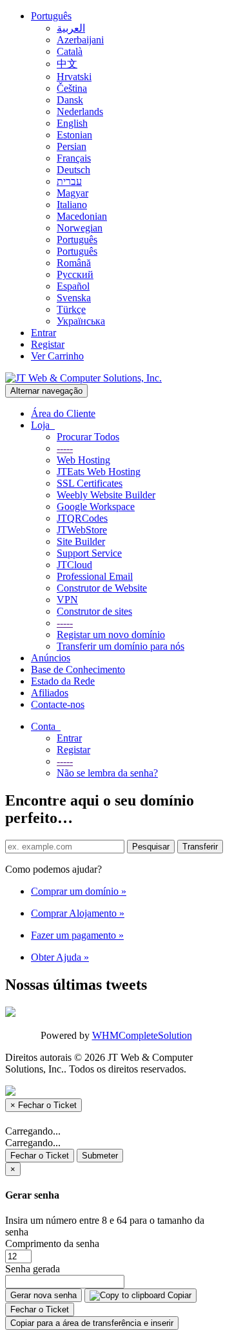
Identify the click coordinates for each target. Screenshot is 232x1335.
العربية (71, 28)
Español (73, 286)
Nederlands (80, 111)
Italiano (72, 204)
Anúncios (50, 657)
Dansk (70, 99)
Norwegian (79, 227)
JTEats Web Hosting (98, 471)
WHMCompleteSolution (142, 1035)
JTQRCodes (82, 518)
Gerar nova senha (43, 1295)
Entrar (43, 332)
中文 (67, 63)
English (72, 123)
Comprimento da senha (52, 1243)
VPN (67, 599)
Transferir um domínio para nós (120, 646)
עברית (69, 181)
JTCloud (74, 564)
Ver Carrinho (57, 355)
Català (69, 51)
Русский (75, 274)
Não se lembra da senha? (107, 772)
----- (65, 448)
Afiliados (49, 692)
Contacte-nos (57, 704)
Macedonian (82, 216)
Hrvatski (74, 76)
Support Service (89, 553)
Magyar (72, 192)
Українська (81, 320)
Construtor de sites (94, 611)
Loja (43, 425)
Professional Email (95, 576)
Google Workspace (96, 506)
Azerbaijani (80, 39)
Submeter (100, 1155)
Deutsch (73, 169)
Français (74, 158)
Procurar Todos (88, 436)
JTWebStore (82, 529)
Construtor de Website (102, 587)
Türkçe (71, 309)
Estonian (74, 134)
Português (51, 15)
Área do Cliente (63, 413)
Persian (71, 146)
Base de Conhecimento (78, 669)
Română (74, 262)
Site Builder (81, 541)
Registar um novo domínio (111, 634)
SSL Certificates (89, 483)
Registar (47, 344)
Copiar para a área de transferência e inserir (91, 1323)
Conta (46, 726)
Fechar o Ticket (39, 1155)
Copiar (178, 1295)
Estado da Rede (63, 681)
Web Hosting (83, 459)
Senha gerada (32, 1268)
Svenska (74, 297)
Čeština (72, 88)
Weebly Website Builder (106, 494)
